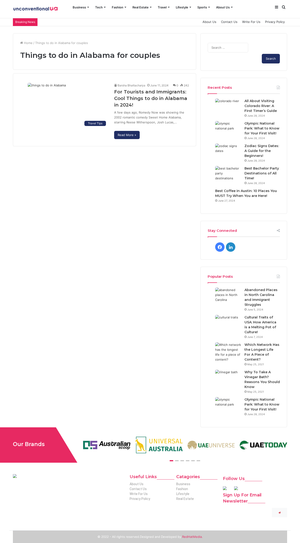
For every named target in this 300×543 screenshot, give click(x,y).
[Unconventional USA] (35, 9)
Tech (99, 7)
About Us (223, 7)
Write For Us (251, 22)
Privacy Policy (275, 22)
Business (79, 7)
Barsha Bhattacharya (131, 85)
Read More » (127, 135)
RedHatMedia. (192, 537)
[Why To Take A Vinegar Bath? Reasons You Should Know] (228, 378)
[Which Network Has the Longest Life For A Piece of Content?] (228, 352)
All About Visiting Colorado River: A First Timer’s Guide (260, 106)
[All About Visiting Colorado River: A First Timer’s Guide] (228, 107)
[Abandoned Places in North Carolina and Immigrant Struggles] (228, 296)
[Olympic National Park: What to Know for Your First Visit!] (228, 130)
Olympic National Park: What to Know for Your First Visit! (261, 128)
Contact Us (229, 22)
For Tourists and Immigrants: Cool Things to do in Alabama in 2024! (150, 98)
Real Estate (140, 7)
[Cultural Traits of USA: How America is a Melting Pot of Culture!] (228, 323)
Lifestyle (182, 7)
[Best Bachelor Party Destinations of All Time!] (228, 175)
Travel (162, 7)
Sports (202, 7)
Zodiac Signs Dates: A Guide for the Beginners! (261, 151)
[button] (171, 460)
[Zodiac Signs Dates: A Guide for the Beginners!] (228, 152)
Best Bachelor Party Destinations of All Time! (261, 173)
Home (28, 43)
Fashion (117, 7)
